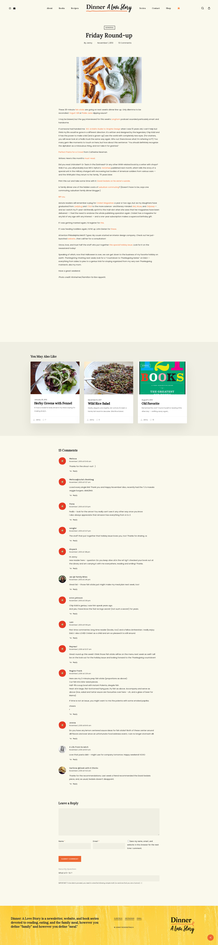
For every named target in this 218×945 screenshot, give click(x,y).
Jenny (89, 43)
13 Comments (124, 43)
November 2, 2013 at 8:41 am (80, 750)
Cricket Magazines (105, 203)
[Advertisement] (109, 300)
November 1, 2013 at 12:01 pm (80, 507)
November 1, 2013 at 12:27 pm (80, 531)
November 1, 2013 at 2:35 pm (79, 580)
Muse (139, 206)
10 (153, 420)
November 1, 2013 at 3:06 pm (80, 601)
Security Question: (67, 869)
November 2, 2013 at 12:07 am (80, 649)
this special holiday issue (120, 244)
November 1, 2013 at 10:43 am (80, 461)
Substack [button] (118, 918)
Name (62, 841)
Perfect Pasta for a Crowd (71, 152)
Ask (134, 206)
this (102, 222)
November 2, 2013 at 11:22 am (80, 771)
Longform (115, 119)
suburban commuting (109, 187)
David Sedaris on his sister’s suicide (113, 181)
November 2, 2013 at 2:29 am (80, 673)
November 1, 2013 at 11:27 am (80, 482)
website (71, 238)
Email (96, 841)
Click (89, 206)
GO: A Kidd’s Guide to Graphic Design (103, 129)
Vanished (105, 168)
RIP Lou (62, 196)
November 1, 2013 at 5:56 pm (80, 625)
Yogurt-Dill (74, 113)
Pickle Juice (87, 113)
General (109, 28)
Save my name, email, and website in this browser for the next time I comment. (143, 844)
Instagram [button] (129, 918)
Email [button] (139, 918)
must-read (90, 158)
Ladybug (78, 206)
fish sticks (79, 109)
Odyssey (151, 206)
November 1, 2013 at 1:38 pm (79, 552)
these (113, 229)
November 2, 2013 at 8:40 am (80, 725)
